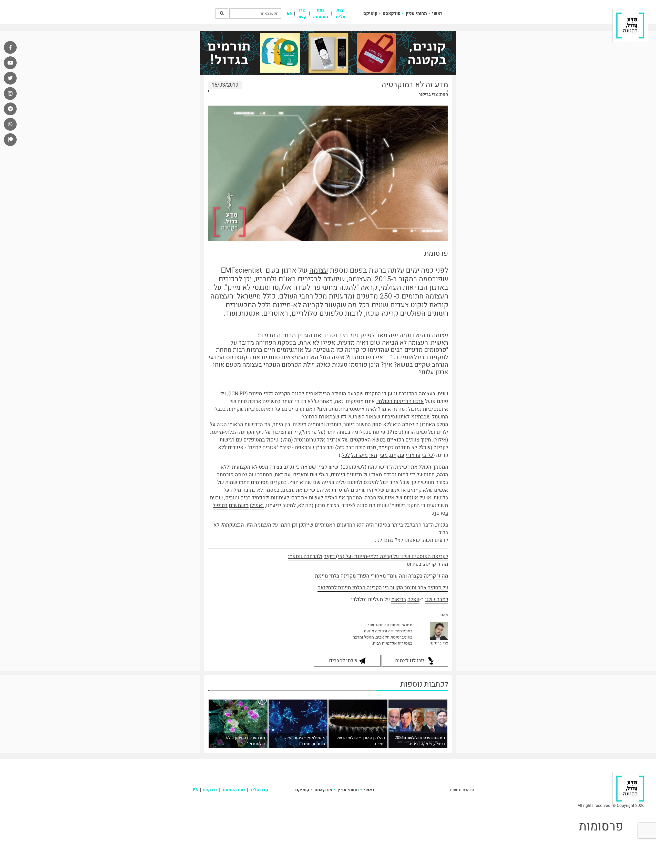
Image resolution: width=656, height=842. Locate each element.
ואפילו (257, 505)
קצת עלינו (340, 13)
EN (290, 13)
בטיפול (220, 505)
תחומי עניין (416, 13)
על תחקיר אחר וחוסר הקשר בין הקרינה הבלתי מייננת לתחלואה (382, 587)
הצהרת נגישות (462, 790)
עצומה (318, 270)
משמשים (239, 505)
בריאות (398, 599)
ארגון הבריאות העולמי (400, 401)
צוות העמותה (320, 13)
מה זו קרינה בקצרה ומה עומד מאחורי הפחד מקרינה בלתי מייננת (381, 576)
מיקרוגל (359, 455)
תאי (373, 455)
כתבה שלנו (436, 599)
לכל (346, 455)
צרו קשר (302, 13)
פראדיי (413, 455)
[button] (222, 13)
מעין (383, 455)
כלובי (427, 455)
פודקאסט (392, 13)
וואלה (413, 599)
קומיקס (370, 13)
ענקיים (397, 455)
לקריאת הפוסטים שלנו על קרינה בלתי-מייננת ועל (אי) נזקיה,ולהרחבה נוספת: (368, 556)
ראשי (437, 13)
